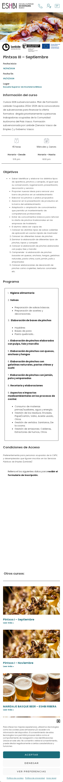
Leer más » (8, 622)
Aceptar (31, 754)
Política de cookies (15, 778)
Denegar (31, 763)
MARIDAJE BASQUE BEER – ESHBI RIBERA (29, 706)
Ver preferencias (31, 771)
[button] (58, 721)
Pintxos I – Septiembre (18, 619)
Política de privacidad (35, 778)
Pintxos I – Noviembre (18, 663)
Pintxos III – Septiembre (25, 57)
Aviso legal (51, 778)
